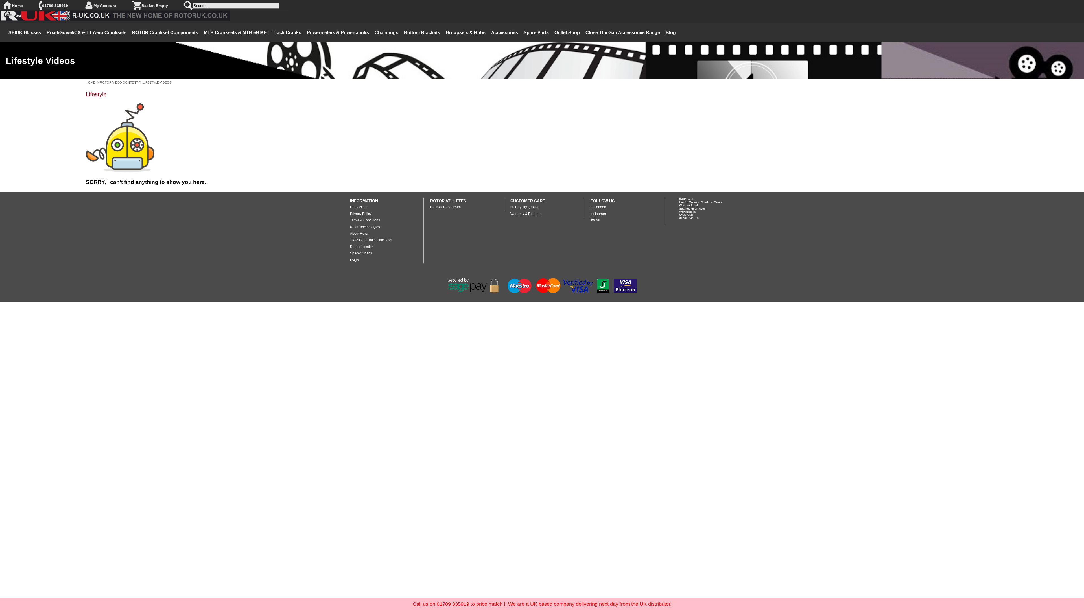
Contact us (358, 207)
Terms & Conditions (365, 220)
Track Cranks (287, 32)
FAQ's (354, 260)
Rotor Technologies (365, 227)
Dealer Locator (361, 247)
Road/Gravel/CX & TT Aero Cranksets (86, 32)
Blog (671, 32)
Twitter (595, 220)
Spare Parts (536, 32)
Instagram (598, 214)
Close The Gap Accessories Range (622, 32)
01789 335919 (55, 5)
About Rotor (359, 234)
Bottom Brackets (422, 32)
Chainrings (386, 32)
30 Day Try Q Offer (524, 207)
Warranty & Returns (525, 214)
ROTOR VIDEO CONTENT (119, 82)
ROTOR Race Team (445, 207)
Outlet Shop (567, 32)
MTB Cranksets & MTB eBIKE (235, 32)
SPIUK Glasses (24, 32)
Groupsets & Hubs (466, 32)
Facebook (598, 207)
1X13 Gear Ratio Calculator (371, 240)
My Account (104, 5)
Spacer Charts (361, 253)
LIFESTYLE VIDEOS (157, 82)
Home (17, 5)
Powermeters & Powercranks (338, 32)
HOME (90, 82)
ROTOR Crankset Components (165, 32)
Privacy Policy (360, 214)
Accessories (504, 32)
